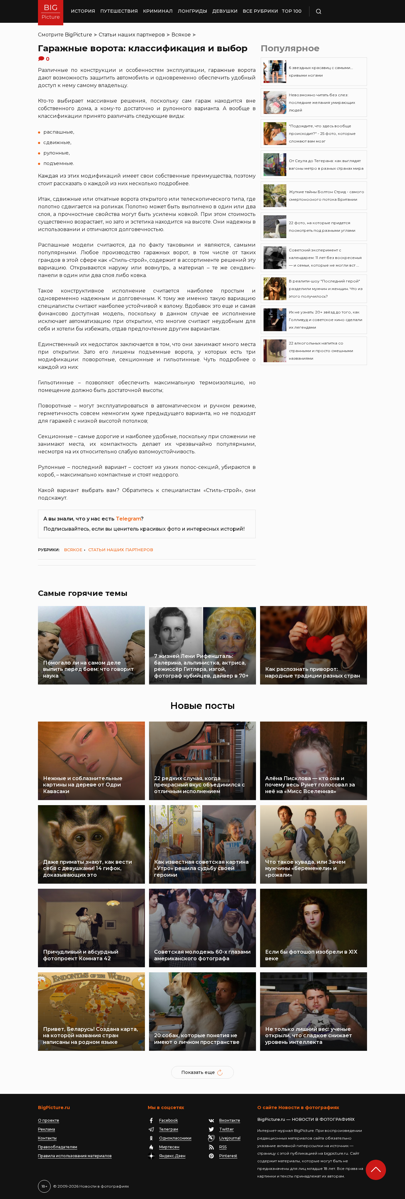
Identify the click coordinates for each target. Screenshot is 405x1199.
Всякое (181, 35)
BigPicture (78, 35)
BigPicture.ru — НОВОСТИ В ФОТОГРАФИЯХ (306, 1119)
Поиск (337, 11)
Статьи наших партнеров (132, 35)
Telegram (128, 519)
